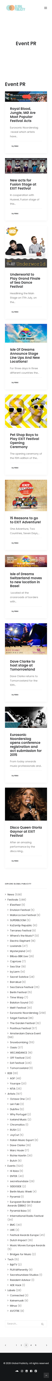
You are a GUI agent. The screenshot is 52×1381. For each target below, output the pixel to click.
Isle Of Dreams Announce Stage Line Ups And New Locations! (25, 355)
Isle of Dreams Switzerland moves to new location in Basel (26, 580)
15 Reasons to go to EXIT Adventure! (25, 520)
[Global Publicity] (15, 8)
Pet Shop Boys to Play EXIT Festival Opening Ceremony (24, 440)
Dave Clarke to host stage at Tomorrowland (22, 665)
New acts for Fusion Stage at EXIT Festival (23, 184)
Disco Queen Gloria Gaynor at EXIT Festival (26, 831)
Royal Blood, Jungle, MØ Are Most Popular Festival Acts (22, 114)
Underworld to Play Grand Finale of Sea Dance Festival (25, 280)
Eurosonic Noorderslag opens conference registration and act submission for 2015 (26, 744)
